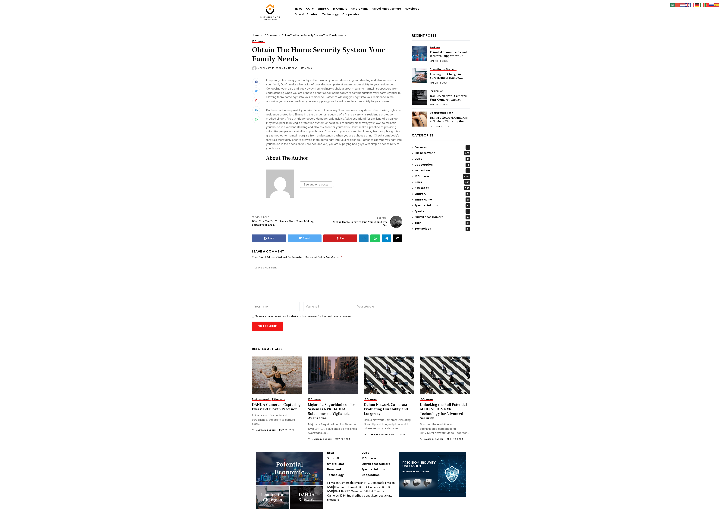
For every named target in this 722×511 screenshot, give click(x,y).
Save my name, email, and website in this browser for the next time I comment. (303, 316)
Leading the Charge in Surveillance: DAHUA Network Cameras (445, 77)
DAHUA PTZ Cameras (348, 491)
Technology (330, 14)
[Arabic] (672, 5)
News (298, 9)
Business (441, 147)
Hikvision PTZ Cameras (367, 483)
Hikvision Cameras (339, 483)
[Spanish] (716, 5)
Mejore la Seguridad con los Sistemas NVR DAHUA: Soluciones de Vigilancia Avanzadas (331, 411)
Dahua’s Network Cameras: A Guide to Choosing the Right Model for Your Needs (449, 121)
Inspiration (442, 171)
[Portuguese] (707, 5)
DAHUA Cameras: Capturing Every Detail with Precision (276, 407)
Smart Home (360, 9)
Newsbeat (412, 9)
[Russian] (711, 5)
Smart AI (323, 9)
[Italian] (702, 5)
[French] (692, 5)
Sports (442, 211)
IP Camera (340, 9)
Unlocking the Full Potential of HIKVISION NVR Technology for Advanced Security (443, 411)
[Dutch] (682, 5)
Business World (442, 153)
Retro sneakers (368, 495)
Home (255, 35)
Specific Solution (307, 14)
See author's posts (316, 184)
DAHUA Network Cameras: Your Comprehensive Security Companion (448, 99)
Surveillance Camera (386, 9)
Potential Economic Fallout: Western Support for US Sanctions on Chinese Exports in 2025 (449, 58)
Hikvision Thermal (345, 487)
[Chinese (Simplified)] (677, 5)
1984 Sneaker (348, 495)
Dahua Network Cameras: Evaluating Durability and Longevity (386, 409)
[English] (687, 5)
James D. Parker (266, 430)
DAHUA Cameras (369, 487)
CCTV (310, 9)
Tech (442, 223)
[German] (697, 5)
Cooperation (351, 14)
